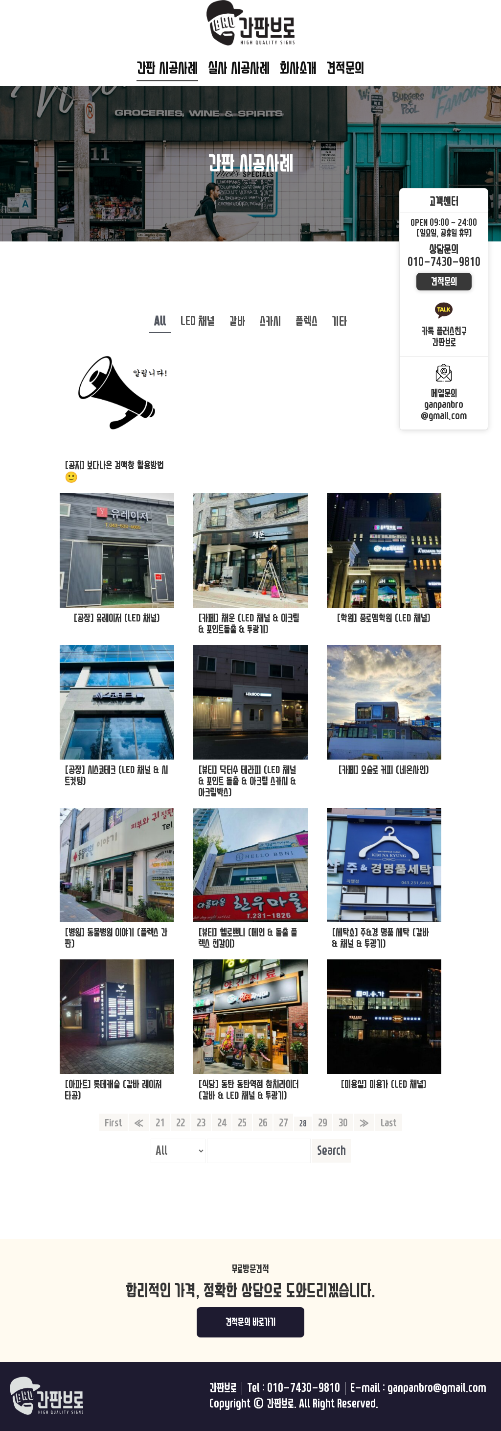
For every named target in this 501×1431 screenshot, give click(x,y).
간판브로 (223, 1388)
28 (302, 1124)
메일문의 (444, 404)
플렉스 (307, 321)
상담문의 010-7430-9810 (444, 255)
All (160, 321)
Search (331, 1151)
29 (322, 1123)
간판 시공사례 (167, 68)
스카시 (270, 321)
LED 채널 (198, 321)
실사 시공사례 (239, 68)
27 (283, 1123)
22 (180, 1123)
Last (389, 1123)
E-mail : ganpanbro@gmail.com (418, 1388)
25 (242, 1123)
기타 (339, 321)
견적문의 (345, 68)
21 (160, 1123)
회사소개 (298, 68)
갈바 (237, 321)
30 (343, 1123)
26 (262, 1123)
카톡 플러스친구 (444, 337)
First (113, 1123)
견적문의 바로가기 (251, 1322)
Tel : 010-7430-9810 (293, 1388)
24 (221, 1123)
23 (201, 1123)
